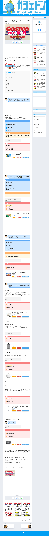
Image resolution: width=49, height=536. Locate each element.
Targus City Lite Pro (9, 84)
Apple (17, 14)
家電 (6, 87)
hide (13, 72)
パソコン (26, 14)
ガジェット (20, 14)
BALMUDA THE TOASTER (10, 90)
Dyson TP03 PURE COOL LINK (38, 132)
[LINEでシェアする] (22, 42)
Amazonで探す (14, 157)
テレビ (7, 74)
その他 (31, 14)
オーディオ (7, 80)
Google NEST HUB (36, 124)
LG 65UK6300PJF (36, 121)
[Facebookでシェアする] (16, 42)
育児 (29, 14)
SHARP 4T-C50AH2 (9, 77)
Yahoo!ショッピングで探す (25, 157)
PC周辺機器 (7, 83)
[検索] (45, 17)
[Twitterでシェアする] (13, 42)
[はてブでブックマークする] (19, 42)
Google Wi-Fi (35, 129)
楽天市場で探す (19, 157)
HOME (25, 532)
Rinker (14, 215)
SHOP (23, 14)
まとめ (7, 91)
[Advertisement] (17, 50)
